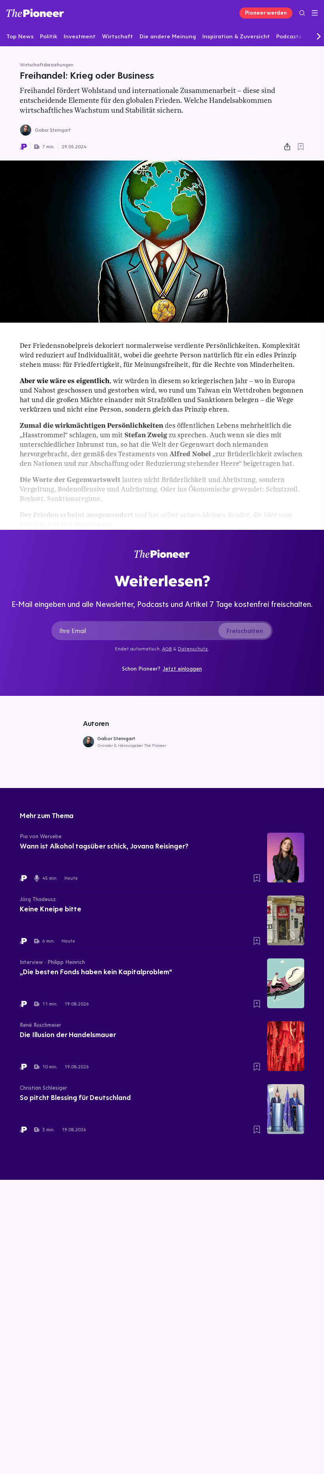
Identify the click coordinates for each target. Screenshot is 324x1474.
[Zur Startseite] (35, 13)
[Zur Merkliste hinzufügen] (300, 146)
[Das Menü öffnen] (315, 13)
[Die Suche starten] (302, 12)
